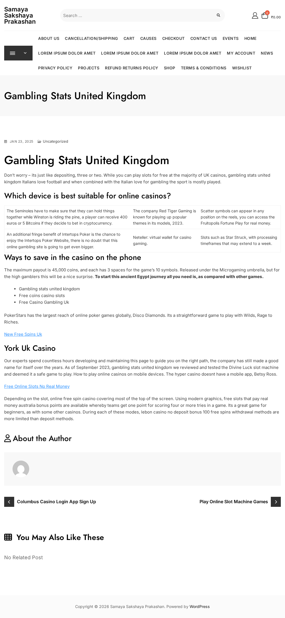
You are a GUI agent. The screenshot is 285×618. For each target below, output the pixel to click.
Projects (88, 67)
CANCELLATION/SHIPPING (91, 38)
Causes (148, 38)
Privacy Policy (55, 67)
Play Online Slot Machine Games (234, 501)
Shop (169, 67)
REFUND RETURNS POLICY (131, 67)
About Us (48, 38)
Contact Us (203, 38)
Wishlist (242, 67)
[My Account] (255, 15)
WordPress (200, 606)
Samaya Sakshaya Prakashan (20, 15)
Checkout (173, 38)
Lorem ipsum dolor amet (66, 53)
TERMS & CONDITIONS (204, 67)
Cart (129, 38)
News (267, 53)
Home (250, 38)
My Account (241, 53)
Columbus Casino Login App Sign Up (56, 501)
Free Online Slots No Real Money (37, 386)
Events (231, 38)
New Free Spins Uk (23, 334)
